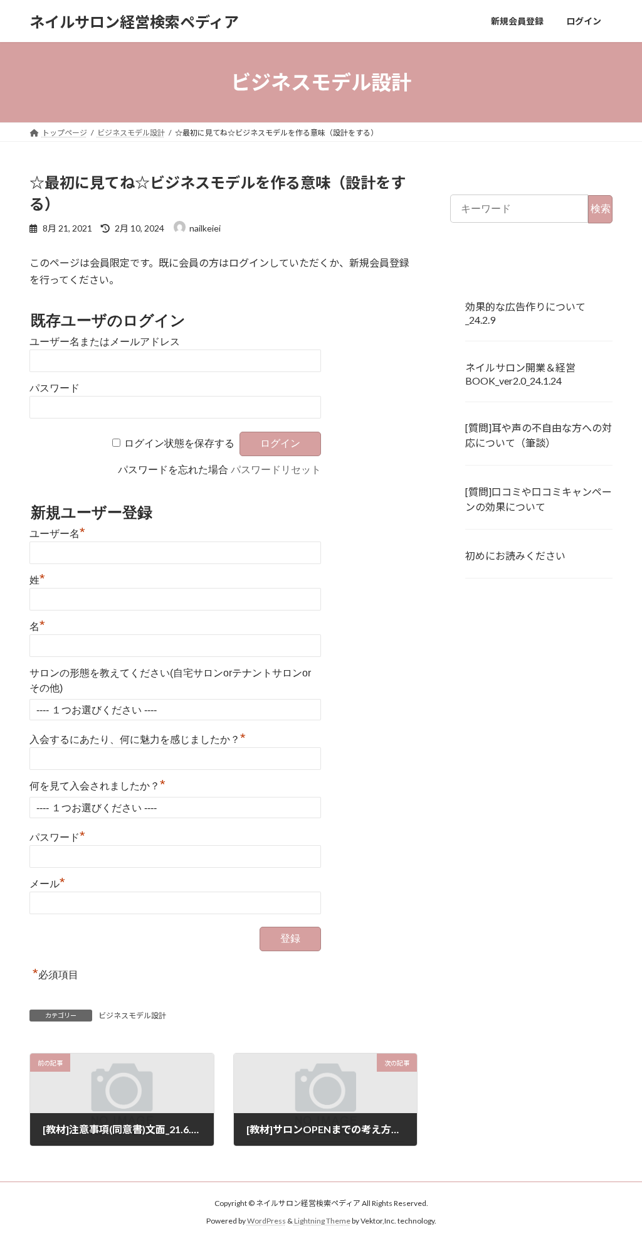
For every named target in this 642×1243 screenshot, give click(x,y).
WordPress (266, 1220)
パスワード (54, 388)
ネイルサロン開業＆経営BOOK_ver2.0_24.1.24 (520, 374)
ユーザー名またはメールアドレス (104, 341)
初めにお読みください (515, 556)
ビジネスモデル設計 (132, 1015)
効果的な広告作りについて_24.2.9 (525, 313)
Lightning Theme (322, 1220)
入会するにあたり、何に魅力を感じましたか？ (137, 739)
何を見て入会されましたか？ (97, 786)
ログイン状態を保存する (179, 443)
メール (47, 883)
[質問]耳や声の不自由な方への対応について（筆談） (538, 435)
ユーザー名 (57, 533)
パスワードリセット (276, 469)
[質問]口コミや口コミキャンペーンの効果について (538, 499)
